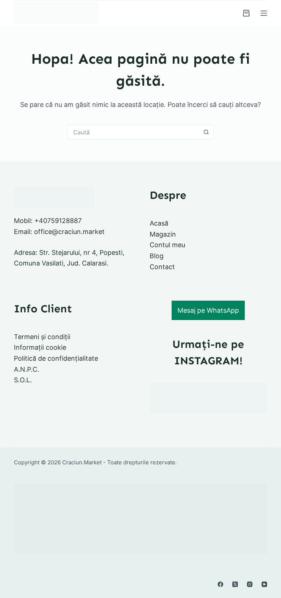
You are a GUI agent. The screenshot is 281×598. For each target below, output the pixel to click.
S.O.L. (23, 380)
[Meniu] (264, 13)
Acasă (159, 223)
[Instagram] (249, 584)
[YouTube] (264, 584)
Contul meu (167, 245)
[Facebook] (220, 584)
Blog (157, 256)
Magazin (163, 234)
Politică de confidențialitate (56, 358)
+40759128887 (58, 220)
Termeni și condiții (42, 337)
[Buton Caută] (206, 132)
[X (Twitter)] (235, 584)
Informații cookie (40, 347)
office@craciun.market (69, 231)
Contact (162, 267)
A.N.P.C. (26, 369)
